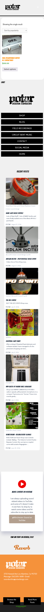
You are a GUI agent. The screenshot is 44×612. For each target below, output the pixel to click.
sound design (15, 209)
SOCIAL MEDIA (22, 147)
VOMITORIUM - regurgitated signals (22, 415)
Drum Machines (26, 206)
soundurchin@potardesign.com (16, 579)
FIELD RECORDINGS (22, 128)
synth (28, 255)
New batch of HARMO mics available (22, 367)
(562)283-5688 (18, 576)
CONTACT (22, 141)
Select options (10, 69)
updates (8, 337)
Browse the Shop (11, 601)
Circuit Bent (9, 206)
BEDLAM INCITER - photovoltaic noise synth (22, 239)
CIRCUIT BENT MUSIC (22, 134)
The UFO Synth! (22, 281)
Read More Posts (32, 601)
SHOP (22, 115)
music (33, 206)
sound (21, 296)
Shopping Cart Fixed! (22, 322)
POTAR (8, 224)
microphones (10, 383)
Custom (8, 296)
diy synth (17, 206)
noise (8, 209)
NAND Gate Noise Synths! (22, 191)
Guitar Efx (9, 430)
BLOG (22, 122)
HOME (22, 154)
